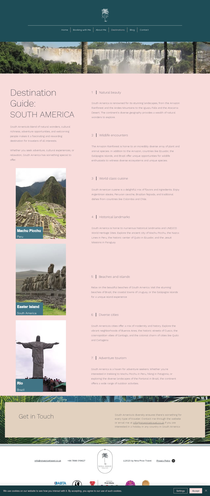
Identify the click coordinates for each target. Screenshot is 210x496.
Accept (195, 490)
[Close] (206, 490)
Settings (180, 490)
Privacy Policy (163, 460)
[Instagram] (173, 460)
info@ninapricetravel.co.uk (148, 422)
